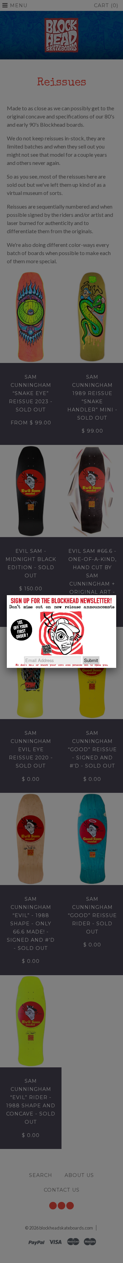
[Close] (116, 595)
